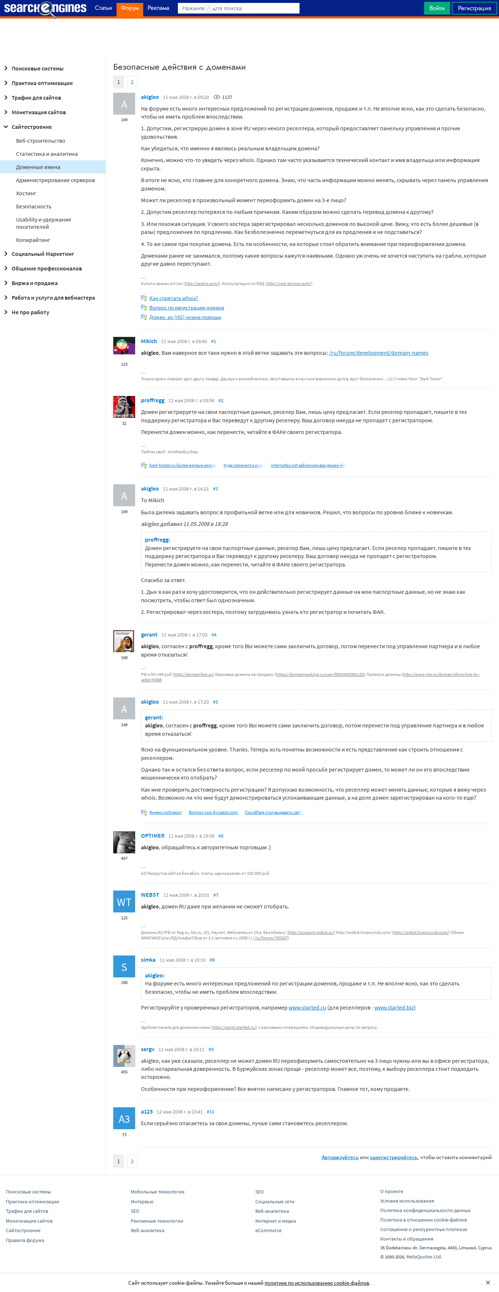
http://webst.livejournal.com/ (421, 932)
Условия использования (407, 1200)
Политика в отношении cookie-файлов (423, 1219)
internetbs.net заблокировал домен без (309, 465)
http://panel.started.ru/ (234, 1027)
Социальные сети (274, 1201)
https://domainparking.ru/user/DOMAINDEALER (320, 674)
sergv (148, 1049)
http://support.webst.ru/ (311, 932)
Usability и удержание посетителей (43, 223)
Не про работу (30, 312)
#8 (212, 960)
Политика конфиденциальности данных (425, 1210)
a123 (147, 1111)
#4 (214, 634)
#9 (211, 1049)
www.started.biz (394, 1007)
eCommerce (268, 1230)
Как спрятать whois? (173, 298)
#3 (215, 488)
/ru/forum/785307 (271, 938)
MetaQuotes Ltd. (424, 1256)
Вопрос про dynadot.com (213, 812)
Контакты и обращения (406, 1238)
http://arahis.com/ (202, 283)
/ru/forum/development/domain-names (378, 352)
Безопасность (34, 206)
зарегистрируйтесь (394, 1157)
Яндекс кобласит (165, 812)
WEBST (150, 894)
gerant (149, 634)
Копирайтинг (33, 239)
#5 (215, 702)
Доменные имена (38, 166)
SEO (135, 1211)
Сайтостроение (32, 126)
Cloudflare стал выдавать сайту (274, 812)
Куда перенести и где (244, 465)
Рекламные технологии (157, 1221)
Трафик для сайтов (36, 97)
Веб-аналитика (147, 1230)
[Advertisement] (249, 37)
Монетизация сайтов (39, 112)
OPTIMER (152, 835)
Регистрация (474, 8)
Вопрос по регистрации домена (186, 307)
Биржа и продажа (35, 283)
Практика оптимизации (42, 82)
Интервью (142, 1201)
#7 (215, 895)
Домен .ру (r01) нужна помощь (185, 317)
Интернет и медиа (275, 1221)
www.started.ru (307, 1007)
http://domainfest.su (193, 674)
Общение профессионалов (47, 268)
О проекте (391, 1191)
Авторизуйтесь (340, 1157)
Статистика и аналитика (47, 153)
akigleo (150, 96)
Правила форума (25, 1240)
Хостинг (26, 193)
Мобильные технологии (157, 1191)
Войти (437, 8)
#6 (221, 836)
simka (148, 959)
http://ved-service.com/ (289, 283)
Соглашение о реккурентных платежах (423, 1229)
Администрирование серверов (55, 180)
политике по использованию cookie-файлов (316, 1282)
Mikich (149, 341)
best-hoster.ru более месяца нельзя (183, 465)
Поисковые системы (38, 68)
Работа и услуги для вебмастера (53, 297)
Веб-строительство (40, 140)
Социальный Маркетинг (43, 253)
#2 (221, 400)
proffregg (152, 400)
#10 (210, 1111)
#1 (213, 341)
